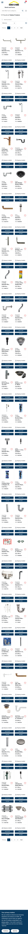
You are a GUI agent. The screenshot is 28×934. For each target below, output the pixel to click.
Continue (5, 931)
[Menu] (2, 2)
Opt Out (15, 931)
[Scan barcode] (26, 10)
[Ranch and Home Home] (14, 3)
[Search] (23, 10)
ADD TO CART (7, 63)
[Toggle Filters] (26, 23)
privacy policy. (5, 922)
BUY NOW (7, 66)
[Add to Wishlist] (11, 48)
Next (21, 27)
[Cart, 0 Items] (25, 2)
